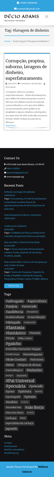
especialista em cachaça (19, 423)
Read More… (11, 125)
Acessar (8, 443)
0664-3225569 (13, 168)
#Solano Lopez (23, 279)
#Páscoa (30, 236)
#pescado (36, 386)
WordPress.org (11, 453)
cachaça (11, 418)
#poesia (38, 391)
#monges (9, 375)
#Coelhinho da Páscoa (20, 233)
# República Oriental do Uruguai (26, 275)
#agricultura (36, 301)
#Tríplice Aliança (39, 279)
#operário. (22, 375)
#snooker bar (13, 407)
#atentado (29, 306)
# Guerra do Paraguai (20, 272)
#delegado (13, 322)
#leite (10, 365)
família (17, 256)
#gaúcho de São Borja (30, 252)
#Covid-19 (28, 198)
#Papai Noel (20, 236)
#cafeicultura (15, 317)
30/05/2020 (9, 195)
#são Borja (34, 407)
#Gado (16, 252)
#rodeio (11, 402)
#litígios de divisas (29, 364)
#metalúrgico (14, 370)
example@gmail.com (28, 8)
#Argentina (9, 279)
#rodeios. (8, 256)
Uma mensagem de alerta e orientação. (23, 215)
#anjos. (12, 306)
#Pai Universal (20, 381)
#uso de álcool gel (27, 205)
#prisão (30, 397)
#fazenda (22, 249)
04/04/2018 (9, 246)
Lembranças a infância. (15, 226)
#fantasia (15, 327)
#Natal (35, 233)
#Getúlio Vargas (12, 354)
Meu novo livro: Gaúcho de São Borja (21, 242)
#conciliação (36, 317)
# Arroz (13, 249)
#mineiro (34, 370)
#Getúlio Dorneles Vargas (23, 349)
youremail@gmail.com (17, 172)
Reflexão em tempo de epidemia (19, 192)
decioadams (11, 87)
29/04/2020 (9, 218)
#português (13, 396)
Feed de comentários (14, 449)
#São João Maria (14, 412)
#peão (10, 391)
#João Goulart (16, 359)
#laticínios (36, 359)
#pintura (24, 391)
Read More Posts (13, 286)
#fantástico (15, 333)
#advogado (15, 301)
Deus (23, 418)
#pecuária (15, 386)
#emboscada (29, 322)
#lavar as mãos (18, 202)
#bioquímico (32, 312)
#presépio (40, 236)
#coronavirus (16, 198)
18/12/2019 (8, 229)
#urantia (30, 413)
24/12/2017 (9, 269)
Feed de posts (10, 446)
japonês (11, 429)
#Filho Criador (25, 338)
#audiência (14, 312)
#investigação (32, 354)
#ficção (10, 338)
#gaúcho (13, 344)
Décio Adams (21, 16)
